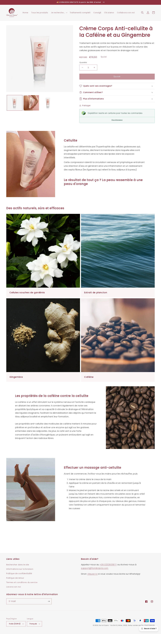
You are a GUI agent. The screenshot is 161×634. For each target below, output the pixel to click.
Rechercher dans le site (17, 564)
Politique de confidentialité (19, 573)
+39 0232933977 (108, 564)
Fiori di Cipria (104, 625)
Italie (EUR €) (15, 624)
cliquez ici (92, 573)
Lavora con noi (13, 587)
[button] (58, 12)
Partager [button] (86, 105)
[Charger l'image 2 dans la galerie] (31, 103)
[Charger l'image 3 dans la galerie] (48, 103)
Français (33, 624)
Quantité (83, 62)
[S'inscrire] (48, 601)
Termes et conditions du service (21, 582)
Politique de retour (15, 578)
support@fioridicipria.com (94, 568)
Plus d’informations (117, 120)
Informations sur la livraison (19, 569)
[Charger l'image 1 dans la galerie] (14, 103)
